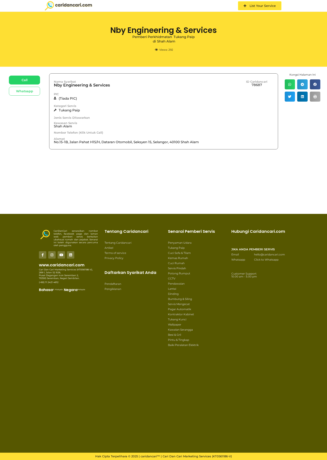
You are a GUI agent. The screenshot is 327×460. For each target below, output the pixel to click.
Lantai (172, 288)
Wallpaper (174, 324)
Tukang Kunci (177, 319)
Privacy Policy (114, 258)
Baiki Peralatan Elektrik (183, 345)
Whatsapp (238, 259)
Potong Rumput (179, 273)
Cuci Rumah (176, 263)
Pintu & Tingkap (178, 339)
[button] (290, 84)
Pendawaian (176, 283)
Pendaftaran (113, 283)
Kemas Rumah (178, 258)
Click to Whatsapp (266, 259)
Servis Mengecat (179, 304)
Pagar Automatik (179, 309)
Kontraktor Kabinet (181, 314)
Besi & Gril (174, 334)
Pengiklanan (113, 289)
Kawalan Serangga (180, 329)
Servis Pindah (177, 268)
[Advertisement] (155, 199)
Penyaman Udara (180, 242)
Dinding (173, 293)
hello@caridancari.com (269, 254)
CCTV (171, 278)
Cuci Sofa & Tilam (179, 253)
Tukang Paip (176, 247)
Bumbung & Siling (180, 299)
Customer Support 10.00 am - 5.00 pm (244, 275)
